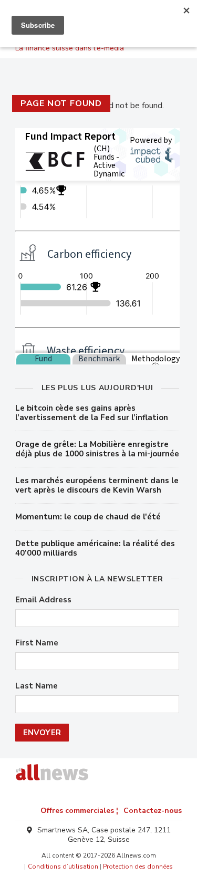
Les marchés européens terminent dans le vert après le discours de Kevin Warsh (97, 485)
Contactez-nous (152, 811)
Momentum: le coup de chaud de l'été (88, 516)
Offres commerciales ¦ (79, 811)
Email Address (43, 600)
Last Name (36, 686)
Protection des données (138, 866)
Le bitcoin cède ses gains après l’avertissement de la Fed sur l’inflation (91, 412)
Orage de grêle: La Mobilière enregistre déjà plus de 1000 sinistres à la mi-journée (97, 449)
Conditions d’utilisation (63, 866)
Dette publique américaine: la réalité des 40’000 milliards (95, 548)
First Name (36, 643)
